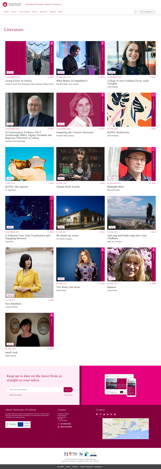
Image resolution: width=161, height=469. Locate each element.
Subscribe (68, 390)
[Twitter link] (97, 414)
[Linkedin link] (107, 414)
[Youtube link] (104, 414)
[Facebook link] (100, 414)
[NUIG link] (111, 414)
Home (6, 12)
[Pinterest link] (115, 414)
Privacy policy (68, 395)
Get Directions (65, 423)
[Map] (126, 429)
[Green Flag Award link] (86, 454)
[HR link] (81, 454)
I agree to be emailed (15, 395)
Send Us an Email (66, 426)
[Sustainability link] (93, 454)
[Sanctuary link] (66, 454)
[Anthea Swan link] (73, 454)
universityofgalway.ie (146, 12)
